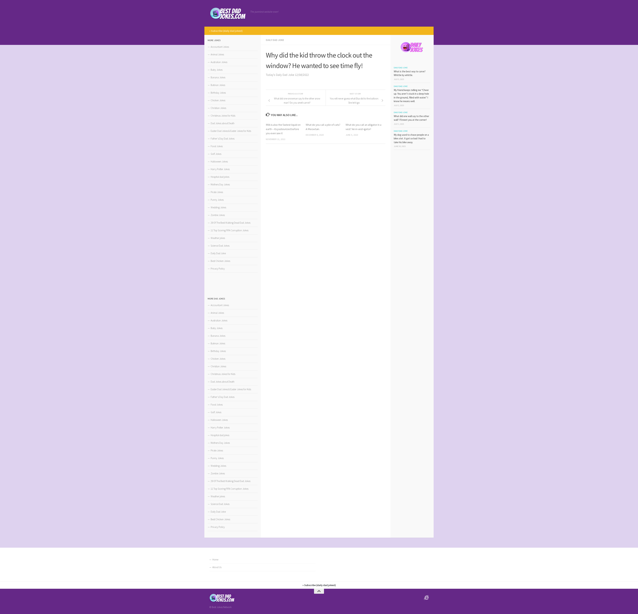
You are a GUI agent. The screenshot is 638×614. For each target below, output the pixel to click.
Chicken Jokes (218, 100)
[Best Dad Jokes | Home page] (228, 13)
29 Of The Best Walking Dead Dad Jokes (230, 222)
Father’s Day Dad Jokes (222, 138)
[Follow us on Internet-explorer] (426, 597)
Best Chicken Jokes (220, 261)
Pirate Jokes (217, 192)
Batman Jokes (218, 85)
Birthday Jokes (218, 92)
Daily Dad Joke (275, 40)
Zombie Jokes (218, 215)
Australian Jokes (219, 62)
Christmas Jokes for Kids (223, 115)
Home (215, 559)
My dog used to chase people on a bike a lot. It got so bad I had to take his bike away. (411, 138)
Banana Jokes (218, 77)
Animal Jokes (217, 54)
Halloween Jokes (219, 161)
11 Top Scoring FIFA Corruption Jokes (229, 230)
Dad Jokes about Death (222, 123)
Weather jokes (218, 238)
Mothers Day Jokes (220, 184)
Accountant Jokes (220, 46)
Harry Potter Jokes (220, 169)
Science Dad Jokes (220, 245)
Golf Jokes (216, 153)
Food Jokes (217, 146)
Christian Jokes (218, 108)
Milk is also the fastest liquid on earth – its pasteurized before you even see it (283, 129)
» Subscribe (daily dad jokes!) (226, 30)
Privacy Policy (218, 268)
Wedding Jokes (218, 207)
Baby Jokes (216, 69)
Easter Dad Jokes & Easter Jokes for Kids (231, 131)
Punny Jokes (217, 199)
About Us (216, 567)
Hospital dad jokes (220, 176)
